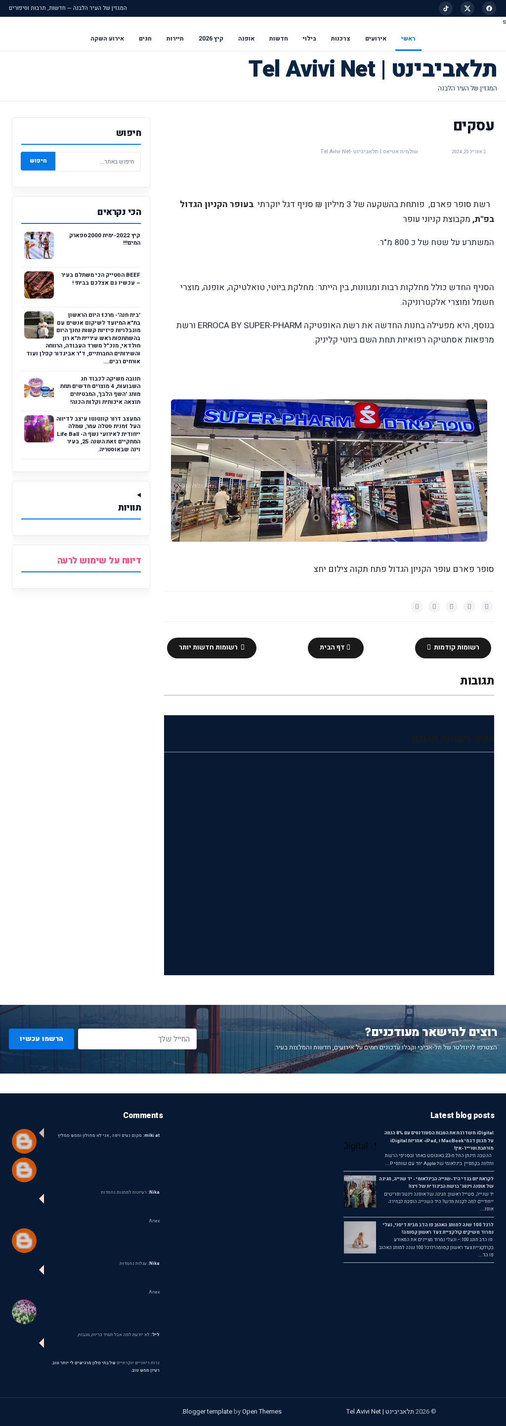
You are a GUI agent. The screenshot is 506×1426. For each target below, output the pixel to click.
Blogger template (207, 1411)
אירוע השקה (107, 38)
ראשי (408, 38)
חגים (145, 38)
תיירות (175, 38)
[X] (467, 8)
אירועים (375, 38)
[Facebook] (489, 8)
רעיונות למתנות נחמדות (130, 1192)
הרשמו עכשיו (41, 1039)
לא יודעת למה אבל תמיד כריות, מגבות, (119, 1335)
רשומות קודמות (455, 647)
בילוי (309, 38)
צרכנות (340, 38)
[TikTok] (446, 8)
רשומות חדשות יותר (209, 647)
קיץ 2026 (211, 38)
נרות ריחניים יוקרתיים (138, 1363)
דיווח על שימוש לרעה (99, 560)
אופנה (246, 38)
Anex (154, 1221)
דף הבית (333, 647)
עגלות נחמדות (140, 1263)
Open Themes (262, 1411)
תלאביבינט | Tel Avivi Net (373, 69)
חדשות (278, 38)
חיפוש (38, 160)
